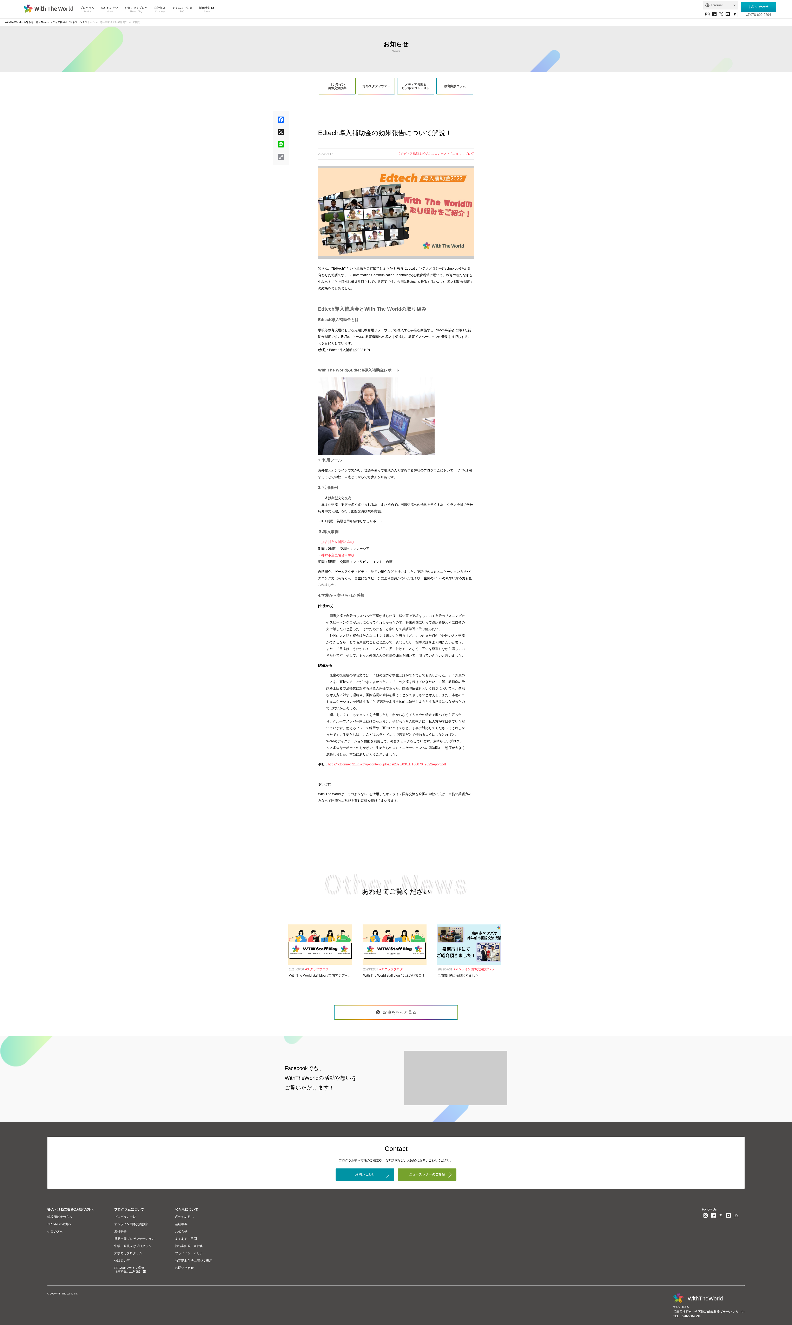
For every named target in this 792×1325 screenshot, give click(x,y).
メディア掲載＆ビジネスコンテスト (416, 86)
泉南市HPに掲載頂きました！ (459, 975)
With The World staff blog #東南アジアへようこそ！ (327, 975)
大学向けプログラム (128, 1253)
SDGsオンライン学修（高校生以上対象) (129, 1269)
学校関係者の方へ (59, 1217)
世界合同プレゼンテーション (134, 1238)
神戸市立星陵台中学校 (337, 555)
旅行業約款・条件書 (189, 1246)
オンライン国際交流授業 (337, 86)
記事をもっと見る (399, 1012)
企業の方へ (55, 1231)
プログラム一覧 (125, 1217)
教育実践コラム (455, 86)
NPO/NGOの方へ (59, 1224)
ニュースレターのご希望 (427, 1174)
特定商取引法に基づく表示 (193, 1260)
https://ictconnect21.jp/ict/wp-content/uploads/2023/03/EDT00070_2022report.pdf (387, 764)
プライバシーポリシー (190, 1253)
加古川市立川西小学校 (337, 542)
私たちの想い (109, 9)
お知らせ (181, 1231)
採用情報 (205, 9)
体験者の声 (122, 1260)
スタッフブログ (463, 153)
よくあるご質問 (182, 9)
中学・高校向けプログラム (132, 1246)
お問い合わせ (758, 6)
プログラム (87, 9)
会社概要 (160, 9)
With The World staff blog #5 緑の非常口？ (394, 975)
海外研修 (120, 1231)
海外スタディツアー (376, 86)
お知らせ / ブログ (136, 9)
